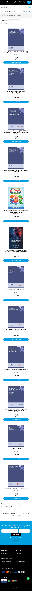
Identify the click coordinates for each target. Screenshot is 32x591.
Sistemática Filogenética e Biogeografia (16, 369)
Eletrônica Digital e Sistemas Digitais (16, 290)
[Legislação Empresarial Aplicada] (16, 317)
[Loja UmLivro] (6, 2)
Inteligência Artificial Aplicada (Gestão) (16, 52)
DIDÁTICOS (19, 15)
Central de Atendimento (6, 561)
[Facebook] (16, 588)
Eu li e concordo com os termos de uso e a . (16, 539)
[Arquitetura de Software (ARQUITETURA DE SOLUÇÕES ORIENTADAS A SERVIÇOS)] (16, 119)
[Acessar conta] (24, 2)
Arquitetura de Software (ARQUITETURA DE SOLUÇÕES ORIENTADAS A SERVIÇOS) (16, 131)
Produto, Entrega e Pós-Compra (7, 562)
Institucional (18, 553)
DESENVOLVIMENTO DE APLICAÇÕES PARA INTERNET (16, 171)
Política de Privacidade (20, 561)
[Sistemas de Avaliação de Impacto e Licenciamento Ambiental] (16, 397)
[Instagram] (14, 588)
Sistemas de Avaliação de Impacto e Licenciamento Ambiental (16, 409)
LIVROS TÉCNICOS (10, 15)
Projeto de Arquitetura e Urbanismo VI (16, 488)
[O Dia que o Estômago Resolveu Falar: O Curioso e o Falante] (16, 198)
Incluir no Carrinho (16, 62)
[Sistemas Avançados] (16, 436)
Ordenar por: (4, 20)
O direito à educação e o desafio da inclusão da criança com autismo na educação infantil (16, 251)
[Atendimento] (15, 2)
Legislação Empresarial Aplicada (16, 329)
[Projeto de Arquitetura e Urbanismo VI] (16, 476)
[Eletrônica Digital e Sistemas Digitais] (16, 277)
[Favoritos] (20, 2)
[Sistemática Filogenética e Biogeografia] (16, 357)
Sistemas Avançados (16, 448)
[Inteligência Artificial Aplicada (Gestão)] (16, 39)
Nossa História (4, 553)
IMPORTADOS (26, 11)
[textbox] (15, 7)
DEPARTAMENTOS (9, 11)
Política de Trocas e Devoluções (22, 562)
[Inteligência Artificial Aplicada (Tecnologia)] (16, 79)
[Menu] (2, 2)
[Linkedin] (18, 588)
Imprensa (3, 554)
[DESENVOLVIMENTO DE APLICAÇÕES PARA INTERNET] (16, 158)
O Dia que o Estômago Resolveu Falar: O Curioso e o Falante (16, 211)
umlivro (3, 15)
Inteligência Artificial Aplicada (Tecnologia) (16, 92)
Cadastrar (16, 534)
